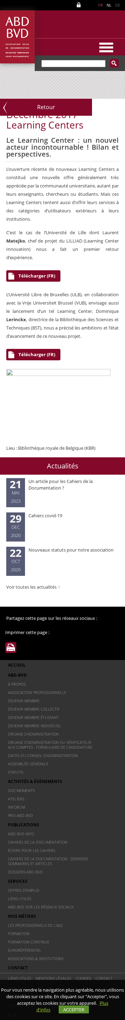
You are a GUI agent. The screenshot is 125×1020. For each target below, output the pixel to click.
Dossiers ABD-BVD (25, 871)
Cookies (83, 978)
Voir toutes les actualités (31, 587)
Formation (19, 933)
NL (109, 5)
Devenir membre (24, 700)
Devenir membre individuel (34, 725)
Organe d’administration (33, 734)
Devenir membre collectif (34, 709)
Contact (18, 968)
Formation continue (28, 941)
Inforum (16, 807)
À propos (17, 684)
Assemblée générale (28, 763)
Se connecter (79, 5)
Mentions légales (53, 978)
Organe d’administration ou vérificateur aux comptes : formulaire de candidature (50, 745)
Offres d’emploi (23, 890)
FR (100, 5)
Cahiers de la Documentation (37, 842)
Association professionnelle (37, 692)
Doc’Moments (21, 790)
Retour (46, 107)
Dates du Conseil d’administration (43, 755)
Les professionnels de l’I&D (35, 925)
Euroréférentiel (24, 950)
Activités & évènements (35, 781)
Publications (23, 825)
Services (17, 881)
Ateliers (16, 798)
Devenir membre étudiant (33, 717)
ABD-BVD (17, 675)
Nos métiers (22, 916)
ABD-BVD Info (21, 833)
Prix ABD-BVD (20, 815)
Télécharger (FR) (36, 276)
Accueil (17, 665)
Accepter (73, 1009)
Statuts (15, 772)
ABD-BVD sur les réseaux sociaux (41, 906)
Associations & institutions (36, 958)
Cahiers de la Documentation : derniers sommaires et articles (48, 861)
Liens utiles (19, 898)
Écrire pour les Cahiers (31, 850)
